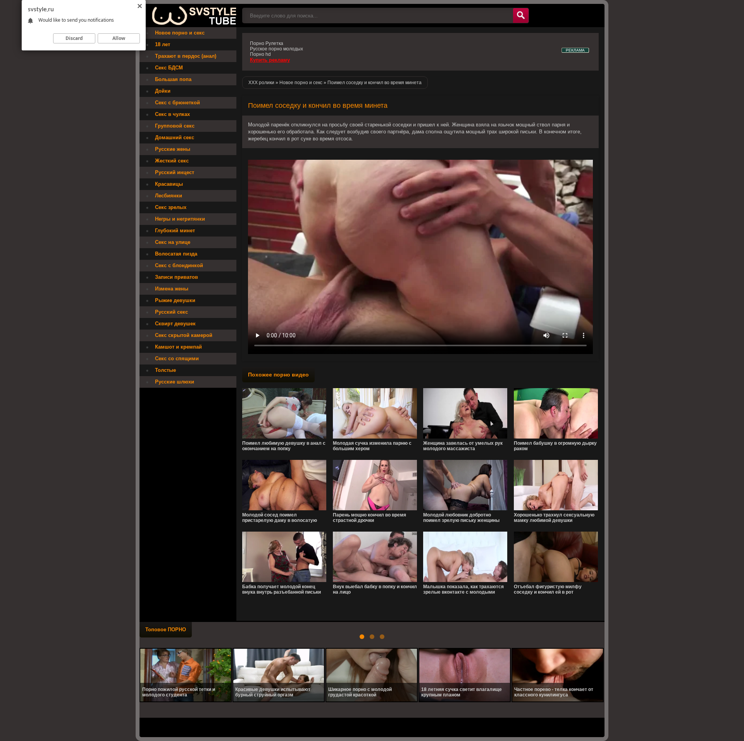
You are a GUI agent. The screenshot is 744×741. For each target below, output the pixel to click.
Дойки (162, 91)
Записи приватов (176, 277)
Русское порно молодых (276, 49)
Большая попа (173, 79)
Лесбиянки (168, 196)
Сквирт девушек (175, 323)
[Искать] (521, 15)
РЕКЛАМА (575, 50)
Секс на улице (172, 242)
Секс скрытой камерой (183, 335)
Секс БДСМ (169, 68)
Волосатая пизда (176, 254)
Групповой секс (175, 126)
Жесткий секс (172, 161)
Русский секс (171, 312)
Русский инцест (174, 172)
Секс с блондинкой (179, 265)
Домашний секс (174, 137)
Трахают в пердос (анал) (185, 56)
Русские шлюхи (174, 382)
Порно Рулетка (266, 43)
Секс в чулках (172, 114)
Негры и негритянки (180, 219)
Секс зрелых (170, 207)
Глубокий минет (175, 230)
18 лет (162, 44)
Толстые (165, 370)
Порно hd (260, 54)
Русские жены (172, 149)
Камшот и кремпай (178, 347)
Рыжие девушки (175, 300)
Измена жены (171, 289)
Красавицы (169, 184)
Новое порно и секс (180, 33)
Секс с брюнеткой (177, 102)
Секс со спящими (177, 358)
